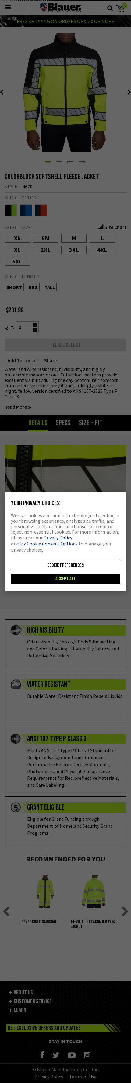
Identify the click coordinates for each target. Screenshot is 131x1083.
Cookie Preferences (65, 565)
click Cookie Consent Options (47, 544)
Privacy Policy (58, 538)
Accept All (65, 579)
